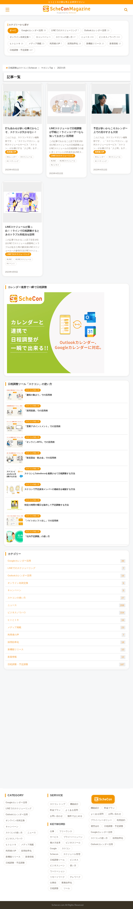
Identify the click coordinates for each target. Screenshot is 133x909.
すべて (13, 30)
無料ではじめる (74, 816)
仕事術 (53, 883)
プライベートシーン (73, 837)
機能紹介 (74, 804)
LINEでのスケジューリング (65, 30)
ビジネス (74, 860)
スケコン (66, 848)
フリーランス (65, 831)
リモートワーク (57, 877)
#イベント (11, 263)
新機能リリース (95, 43)
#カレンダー (12, 157)
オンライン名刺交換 (20, 37)
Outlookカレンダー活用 (96, 30)
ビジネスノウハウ (109, 37)
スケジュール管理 (71, 854)
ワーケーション (57, 871)
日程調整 (54, 888)
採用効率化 (74, 43)
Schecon (72, 12)
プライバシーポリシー (101, 820)
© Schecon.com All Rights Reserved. (66, 905)
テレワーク (75, 877)
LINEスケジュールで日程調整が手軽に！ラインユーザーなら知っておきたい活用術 (66, 132)
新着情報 (115, 43)
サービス (54, 837)
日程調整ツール (57, 860)
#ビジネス (55, 165)
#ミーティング (12, 161)
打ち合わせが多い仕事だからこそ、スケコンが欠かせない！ (22, 130)
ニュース (87, 37)
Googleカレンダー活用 (33, 30)
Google (53, 848)
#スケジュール (26, 157)
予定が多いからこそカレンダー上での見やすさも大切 (110, 130)
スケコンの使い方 (66, 37)
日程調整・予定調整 (21, 50)
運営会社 (95, 826)
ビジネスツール (73, 843)
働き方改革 (55, 843)
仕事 (52, 831)
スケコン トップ (57, 804)
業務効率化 (66, 883)
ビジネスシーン (57, 865)
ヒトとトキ (16, 43)
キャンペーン (43, 37)
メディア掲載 (36, 43)
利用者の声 (56, 43)
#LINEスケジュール (67, 161)
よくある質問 (71, 810)
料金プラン (55, 810)
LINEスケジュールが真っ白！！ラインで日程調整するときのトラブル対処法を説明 (22, 231)
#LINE (53, 161)
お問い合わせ (56, 816)
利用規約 (121, 820)
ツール (67, 888)
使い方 (73, 865)
